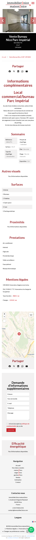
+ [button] (4, 314)
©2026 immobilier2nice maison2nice (18, 526)
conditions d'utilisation (13, 537)
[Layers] (31, 315)
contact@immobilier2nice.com (18, 510)
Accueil (4, 57)
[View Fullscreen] (4, 320)
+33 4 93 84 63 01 (18, 508)
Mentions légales (11, 528)
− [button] (4, 317)
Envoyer (11, 430)
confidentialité (29, 536)
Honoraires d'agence (25, 528)
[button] (31, 530)
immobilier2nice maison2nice (18, 497)
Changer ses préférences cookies (14, 531)
